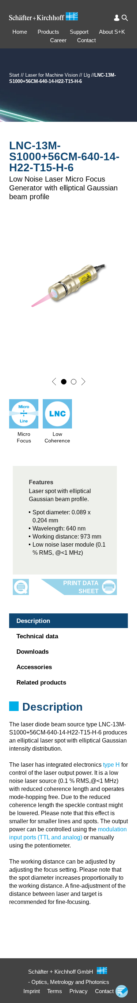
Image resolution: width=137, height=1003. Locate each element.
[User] (117, 18)
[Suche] (125, 18)
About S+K (112, 32)
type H (111, 765)
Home (19, 32)
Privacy (78, 991)
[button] (54, 381)
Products (48, 32)
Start (14, 75)
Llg (87, 75)
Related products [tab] (41, 682)
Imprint (31, 991)
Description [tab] (33, 620)
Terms (54, 991)
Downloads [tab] (32, 651)
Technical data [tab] (37, 636)
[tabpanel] (68, 716)
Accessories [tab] (34, 667)
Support (79, 32)
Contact (86, 40)
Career (58, 40)
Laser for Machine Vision (51, 75)
